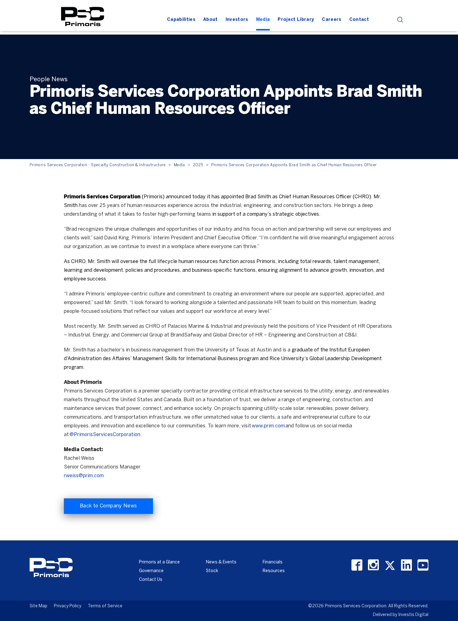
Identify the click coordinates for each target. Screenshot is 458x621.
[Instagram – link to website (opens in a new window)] (373, 565)
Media (179, 165)
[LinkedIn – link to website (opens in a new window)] (406, 565)
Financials (273, 562)
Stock (212, 571)
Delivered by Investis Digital (400, 615)
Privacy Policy (67, 606)
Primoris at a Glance (159, 562)
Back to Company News (108, 506)
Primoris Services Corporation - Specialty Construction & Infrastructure (97, 165)
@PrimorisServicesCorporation (104, 434)
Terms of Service (105, 606)
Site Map (38, 606)
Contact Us (150, 580)
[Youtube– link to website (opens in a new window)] (422, 565)
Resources (274, 571)
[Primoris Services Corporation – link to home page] (82, 15)
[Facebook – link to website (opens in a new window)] (356, 565)
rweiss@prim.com (84, 475)
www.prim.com (268, 426)
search (400, 20)
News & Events (221, 562)
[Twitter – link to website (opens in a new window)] (389, 565)
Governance (151, 571)
